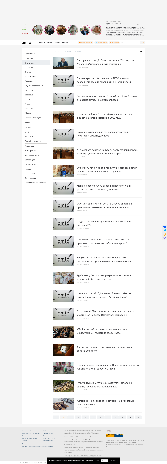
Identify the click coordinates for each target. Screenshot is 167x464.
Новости (42, 42)
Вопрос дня (30, 160)
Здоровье (29, 95)
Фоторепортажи (32, 155)
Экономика (29, 63)
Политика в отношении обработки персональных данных (38, 446)
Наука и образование (34, 86)
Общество (29, 67)
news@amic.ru (82, 442)
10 (130, 417)
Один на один (30, 178)
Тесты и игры (30, 164)
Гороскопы (29, 146)
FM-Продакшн (47, 431)
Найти (142, 42)
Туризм (28, 104)
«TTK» (46, 462)
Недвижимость (31, 76)
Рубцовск (29, 136)
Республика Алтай (33, 141)
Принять (105, 461)
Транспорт (29, 81)
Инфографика (31, 151)
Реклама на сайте (48, 433)
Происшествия (31, 54)
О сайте (45, 435)
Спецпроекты (30, 173)
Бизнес (28, 72)
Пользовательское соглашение (31, 433)
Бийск (27, 132)
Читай (49, 42)
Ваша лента (115, 42)
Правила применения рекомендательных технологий (37, 444)
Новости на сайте (27, 431)
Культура (29, 108)
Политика (29, 58)
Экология (29, 90)
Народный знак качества (35, 183)
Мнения (28, 169)
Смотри (65, 42)
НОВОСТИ (56, 52)
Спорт (27, 99)
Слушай (57, 42)
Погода (24, 435)
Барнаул (28, 127)
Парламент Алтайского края (74, 52)
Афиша (28, 113)
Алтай (27, 123)
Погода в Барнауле (33, 118)
